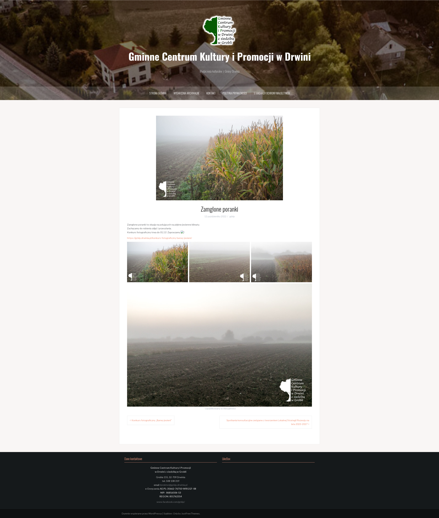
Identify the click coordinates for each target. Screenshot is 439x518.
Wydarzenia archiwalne (186, 93)
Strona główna (158, 93)
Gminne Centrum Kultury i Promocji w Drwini (219, 56)
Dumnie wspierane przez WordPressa (142, 513)
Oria (175, 513)
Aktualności (229, 408)
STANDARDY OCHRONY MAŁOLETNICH (272, 93)
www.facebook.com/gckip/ (171, 501)
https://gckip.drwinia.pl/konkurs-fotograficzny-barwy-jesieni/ (159, 237)
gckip (232, 216)
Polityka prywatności (235, 93)
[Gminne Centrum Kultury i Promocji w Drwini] (219, 30)
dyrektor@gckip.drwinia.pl (173, 484)
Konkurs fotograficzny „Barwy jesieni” (152, 420)
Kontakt (211, 93)
